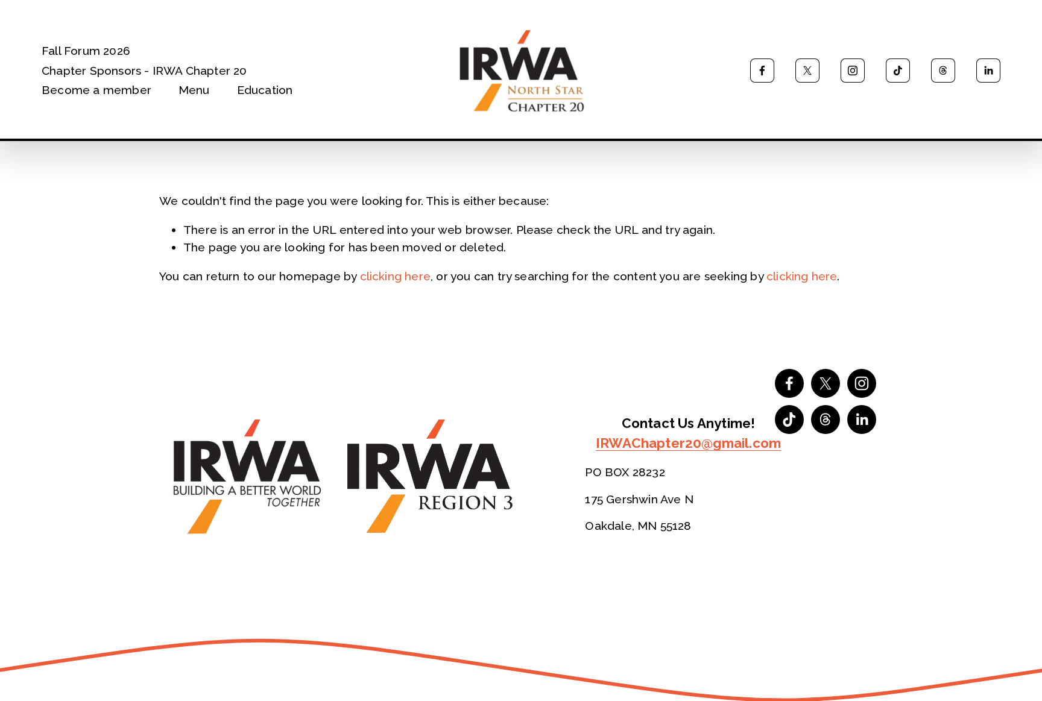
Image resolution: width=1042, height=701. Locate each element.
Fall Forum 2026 (86, 50)
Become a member (96, 89)
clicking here (395, 276)
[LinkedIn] (988, 70)
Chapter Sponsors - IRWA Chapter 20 (144, 70)
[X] (807, 70)
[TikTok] (898, 70)
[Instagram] (853, 70)
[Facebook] (762, 70)
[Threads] (943, 70)
